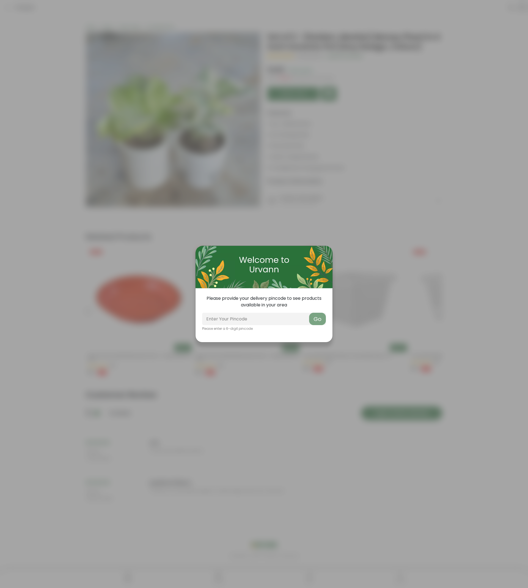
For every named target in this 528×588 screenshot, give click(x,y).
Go (317, 319)
